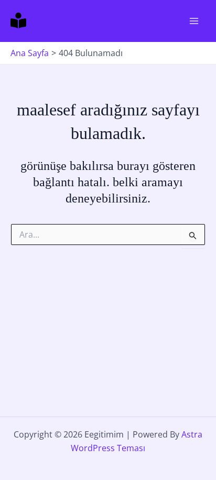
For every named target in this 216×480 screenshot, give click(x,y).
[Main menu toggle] (194, 21)
